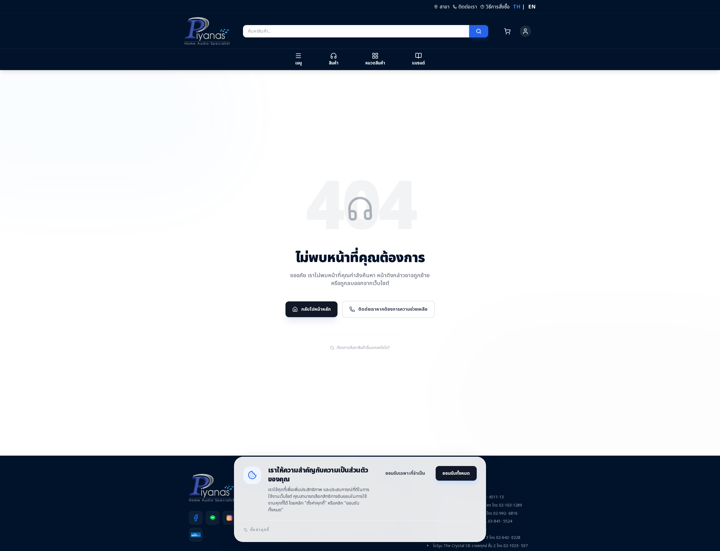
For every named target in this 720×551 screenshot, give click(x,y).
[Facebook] (195, 518)
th (516, 7)
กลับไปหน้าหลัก (316, 309)
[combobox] (356, 31)
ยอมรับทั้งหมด (456, 473)
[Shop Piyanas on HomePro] (195, 534)
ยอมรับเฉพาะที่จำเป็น (405, 473)
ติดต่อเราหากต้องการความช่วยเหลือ (393, 309)
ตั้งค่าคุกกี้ (259, 530)
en (532, 7)
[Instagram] (229, 518)
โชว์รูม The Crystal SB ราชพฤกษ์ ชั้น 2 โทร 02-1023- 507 (480, 546)
